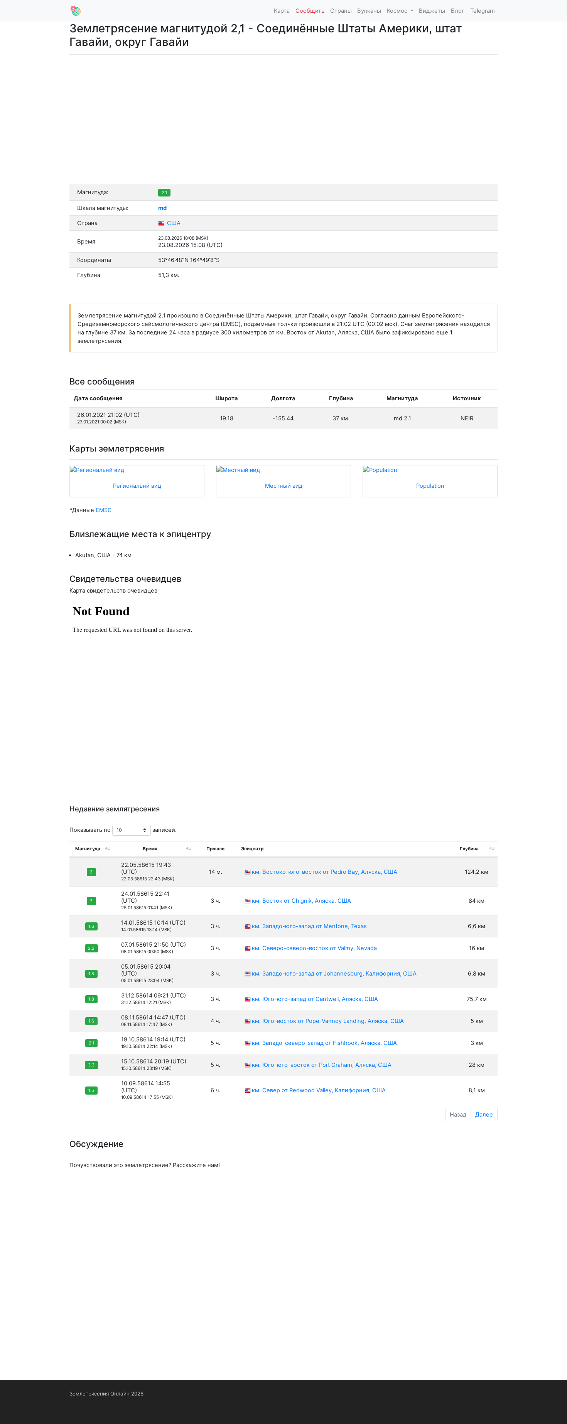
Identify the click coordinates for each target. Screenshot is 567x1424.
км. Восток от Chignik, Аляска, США (301, 900)
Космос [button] (398, 10)
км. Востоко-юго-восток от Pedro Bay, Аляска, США (324, 871)
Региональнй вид (137, 485)
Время (150, 848)
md (162, 208)
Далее (484, 1114)
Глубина (469, 848)
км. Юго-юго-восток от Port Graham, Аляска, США (322, 1064)
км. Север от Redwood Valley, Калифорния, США (319, 1090)
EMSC (104, 510)
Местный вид (283, 485)
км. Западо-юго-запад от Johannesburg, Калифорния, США (334, 973)
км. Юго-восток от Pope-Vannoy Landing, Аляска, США (328, 1021)
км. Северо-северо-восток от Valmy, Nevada (314, 948)
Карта (282, 10)
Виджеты (432, 10)
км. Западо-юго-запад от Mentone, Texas (309, 926)
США (173, 223)
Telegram (482, 10)
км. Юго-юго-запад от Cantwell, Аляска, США (315, 999)
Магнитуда (87, 848)
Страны (341, 10)
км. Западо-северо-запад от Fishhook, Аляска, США (324, 1042)
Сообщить (309, 10)
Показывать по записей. (123, 829)
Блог (457, 10)
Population (430, 485)
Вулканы (369, 10)
